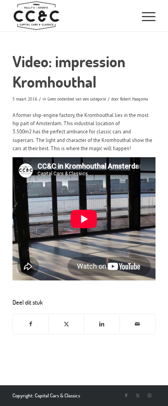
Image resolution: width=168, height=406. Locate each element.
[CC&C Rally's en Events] (58, 15)
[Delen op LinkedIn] (102, 324)
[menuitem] (144, 15)
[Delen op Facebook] (30, 324)
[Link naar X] (138, 395)
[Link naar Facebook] (126, 395)
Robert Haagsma (134, 99)
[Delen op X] (66, 324)
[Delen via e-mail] (137, 324)
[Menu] (144, 15)
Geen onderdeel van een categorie (76, 99)
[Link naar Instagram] (149, 395)
